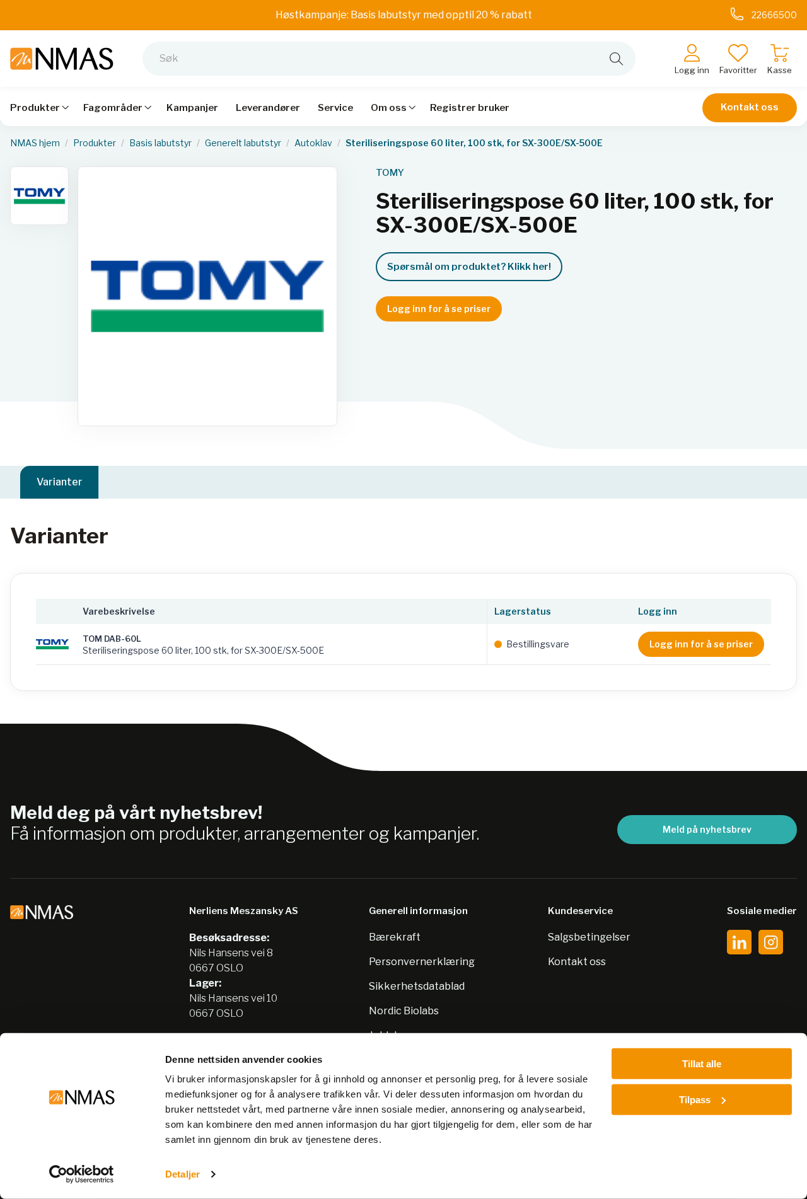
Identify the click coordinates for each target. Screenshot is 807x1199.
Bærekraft (395, 937)
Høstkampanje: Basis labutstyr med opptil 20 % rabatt (404, 15)
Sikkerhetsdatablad (417, 986)
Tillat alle (701, 1063)
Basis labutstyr (160, 143)
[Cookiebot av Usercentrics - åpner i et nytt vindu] (81, 1174)
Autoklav (313, 143)
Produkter (94, 143)
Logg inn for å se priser (439, 308)
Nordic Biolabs (404, 1011)
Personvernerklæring (422, 962)
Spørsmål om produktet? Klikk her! (469, 266)
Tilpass (695, 1099)
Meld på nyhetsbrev (707, 829)
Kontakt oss (750, 107)
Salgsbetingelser (589, 937)
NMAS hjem (35, 143)
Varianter (60, 482)
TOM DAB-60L (112, 639)
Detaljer (182, 1174)
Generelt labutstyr (243, 143)
